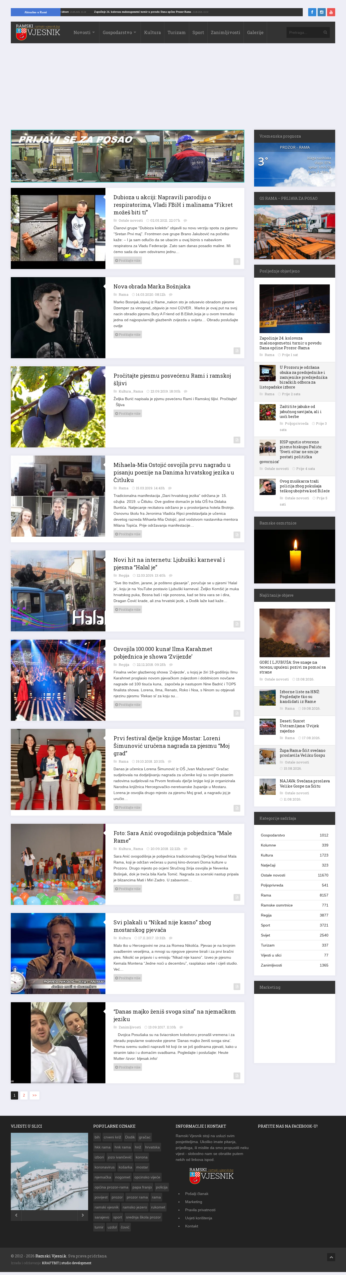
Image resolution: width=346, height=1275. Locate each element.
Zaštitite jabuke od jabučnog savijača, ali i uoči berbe (301, 411)
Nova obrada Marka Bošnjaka (152, 286)
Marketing (193, 1202)
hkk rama (103, 1147)
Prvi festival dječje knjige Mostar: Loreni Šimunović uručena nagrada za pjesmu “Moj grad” (171, 746)
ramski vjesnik (107, 1207)
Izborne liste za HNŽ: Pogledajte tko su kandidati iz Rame (300, 696)
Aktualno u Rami (35, 12)
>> (34, 1095)
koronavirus (105, 1167)
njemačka (103, 1177)
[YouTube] (331, 12)
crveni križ (112, 1137)
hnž (138, 1147)
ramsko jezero (135, 1207)
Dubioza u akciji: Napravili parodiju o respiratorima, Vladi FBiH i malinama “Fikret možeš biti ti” (173, 205)
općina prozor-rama (111, 1187)
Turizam (177, 32)
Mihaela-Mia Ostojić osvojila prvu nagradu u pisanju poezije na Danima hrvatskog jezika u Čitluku (174, 472)
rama (156, 1197)
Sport (198, 32)
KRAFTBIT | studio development (66, 1263)
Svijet (294, 935)
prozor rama (137, 1197)
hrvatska (152, 1147)
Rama (124, 294)
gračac (145, 1137)
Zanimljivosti (225, 32)
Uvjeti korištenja (198, 1218)
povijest (101, 1197)
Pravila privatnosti (200, 1210)
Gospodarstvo (117, 32)
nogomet (122, 1177)
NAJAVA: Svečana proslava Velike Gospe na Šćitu (305, 783)
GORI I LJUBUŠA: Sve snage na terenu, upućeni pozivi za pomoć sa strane (293, 667)
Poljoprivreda (297, 423)
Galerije (255, 32)
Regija (124, 575)
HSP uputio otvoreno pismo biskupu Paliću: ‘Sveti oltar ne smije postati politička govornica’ (291, 451)
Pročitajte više (129, 260)
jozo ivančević (120, 1157)
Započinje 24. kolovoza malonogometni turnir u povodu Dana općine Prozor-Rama (178, 11)
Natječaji (294, 865)
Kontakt (191, 1226)
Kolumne (294, 845)
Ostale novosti (131, 220)
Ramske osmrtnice (294, 905)
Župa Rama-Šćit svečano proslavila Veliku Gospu (302, 753)
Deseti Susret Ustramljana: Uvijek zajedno (299, 725)
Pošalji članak (196, 1193)
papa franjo (142, 1187)
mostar (142, 1167)
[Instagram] (322, 12)
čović (125, 1227)
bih (97, 1137)
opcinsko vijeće (147, 1177)
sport (117, 1217)
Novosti (82, 32)
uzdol (112, 1227)
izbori (99, 1157)
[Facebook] (312, 12)
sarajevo (102, 1217)
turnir (99, 1227)
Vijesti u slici (294, 955)
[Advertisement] (173, 89)
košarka (125, 1167)
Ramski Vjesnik (50, 1256)
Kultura (152, 32)
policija (162, 1187)
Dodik (130, 1137)
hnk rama (123, 1147)
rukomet (158, 1207)
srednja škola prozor (143, 1217)
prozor (117, 1197)
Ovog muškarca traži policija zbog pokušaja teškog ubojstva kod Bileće (305, 486)
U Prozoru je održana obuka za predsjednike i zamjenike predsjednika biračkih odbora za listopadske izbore (293, 377)
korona (142, 1157)
